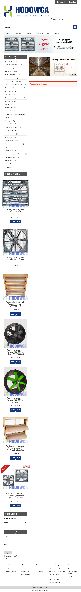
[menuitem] (8, 33)
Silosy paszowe (10, 157)
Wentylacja (8, 137)
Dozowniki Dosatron (11, 64)
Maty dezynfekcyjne (55, 574)
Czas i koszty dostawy (40, 571)
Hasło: (6, 544)
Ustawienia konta (26, 571)
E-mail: (6, 536)
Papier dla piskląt (10, 74)
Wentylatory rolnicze (55, 571)
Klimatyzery (9, 160)
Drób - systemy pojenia (12, 78)
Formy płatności (40, 569)
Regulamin (11, 569)
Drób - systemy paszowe (13, 81)
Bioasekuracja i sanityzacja (14, 154)
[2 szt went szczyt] (40, 44)
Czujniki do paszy (11, 127)
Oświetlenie (9, 150)
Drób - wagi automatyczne (14, 84)
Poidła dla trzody (55, 569)
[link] (53, 66)
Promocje (8, 167)
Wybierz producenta (10, 518)
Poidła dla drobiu (55, 579)
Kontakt (70, 576)
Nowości (8, 164)
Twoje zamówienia (25, 569)
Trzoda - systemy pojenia (13, 88)
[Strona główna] (26, 11)
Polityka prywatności (11, 571)
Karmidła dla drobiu (55, 582)
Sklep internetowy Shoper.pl (40, 590)
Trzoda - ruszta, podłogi (13, 98)
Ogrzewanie (9, 140)
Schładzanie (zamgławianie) (14, 144)
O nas (70, 569)
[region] (53, 66)
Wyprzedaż (9, 61)
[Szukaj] (75, 27)
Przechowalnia (25, 574)
